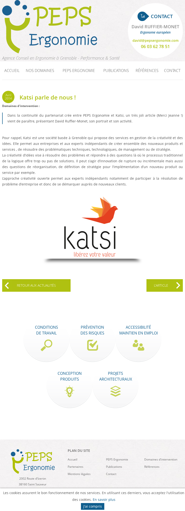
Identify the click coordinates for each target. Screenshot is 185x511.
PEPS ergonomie (79, 70)
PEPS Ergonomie (117, 459)
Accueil (12, 70)
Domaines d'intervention (160, 459)
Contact (172, 70)
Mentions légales (79, 474)
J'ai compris (92, 506)
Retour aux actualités (36, 285)
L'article (161, 285)
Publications (116, 70)
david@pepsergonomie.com (155, 40)
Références (147, 70)
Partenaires (75, 467)
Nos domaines (40, 70)
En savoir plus (104, 499)
